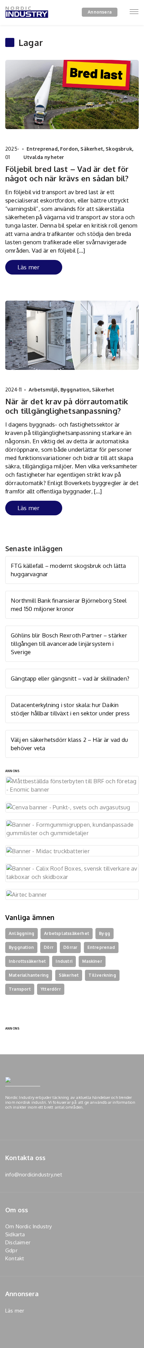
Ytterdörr (51, 989)
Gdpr (11, 1250)
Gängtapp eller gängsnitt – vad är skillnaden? (70, 678)
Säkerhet (91, 149)
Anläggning (21, 933)
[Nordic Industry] (26, 22)
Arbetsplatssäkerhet (66, 933)
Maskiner (92, 961)
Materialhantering (29, 975)
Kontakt (14, 1258)
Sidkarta (15, 1234)
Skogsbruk (119, 149)
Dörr (48, 947)
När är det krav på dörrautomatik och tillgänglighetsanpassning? (66, 405)
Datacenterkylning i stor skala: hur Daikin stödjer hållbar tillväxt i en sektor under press (70, 709)
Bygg (104, 933)
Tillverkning (102, 975)
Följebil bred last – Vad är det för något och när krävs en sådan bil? (67, 173)
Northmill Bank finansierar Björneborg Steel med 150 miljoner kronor (69, 604)
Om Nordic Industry (28, 1226)
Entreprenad (42, 149)
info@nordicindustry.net (34, 1174)
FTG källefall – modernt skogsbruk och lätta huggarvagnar (68, 570)
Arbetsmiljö (43, 389)
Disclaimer (17, 1242)
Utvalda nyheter (43, 157)
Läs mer (28, 267)
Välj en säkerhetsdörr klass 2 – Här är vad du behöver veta (69, 744)
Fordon (69, 149)
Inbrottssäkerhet (27, 961)
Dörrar (70, 947)
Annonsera (99, 12)
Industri (64, 961)
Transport (20, 989)
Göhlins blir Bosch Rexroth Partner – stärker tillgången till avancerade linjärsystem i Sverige (69, 644)
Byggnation (74, 389)
